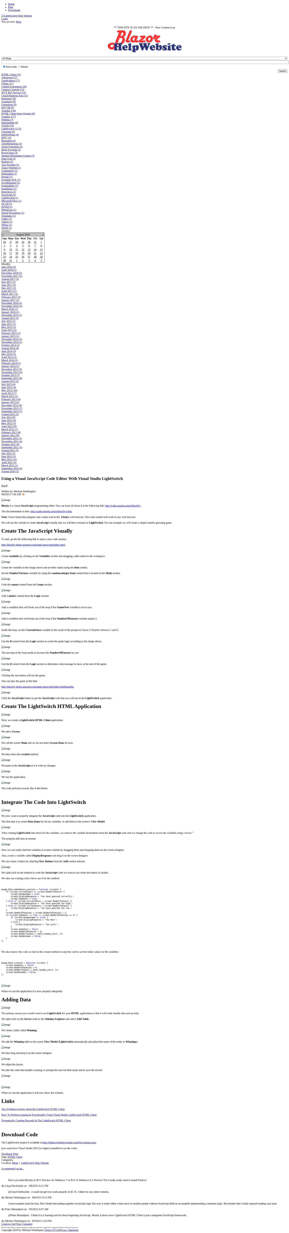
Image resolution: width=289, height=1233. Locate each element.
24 (10, 256)
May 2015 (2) (8, 327)
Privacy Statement (68, 1230)
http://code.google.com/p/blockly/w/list (51, 511)
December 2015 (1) (11, 315)
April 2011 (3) (8, 462)
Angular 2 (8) (8, 110)
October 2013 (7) (10, 375)
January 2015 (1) (10, 336)
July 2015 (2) (8, 321)
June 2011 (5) (8, 456)
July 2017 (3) (8, 282)
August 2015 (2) (10, 318)
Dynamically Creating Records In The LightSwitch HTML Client (36, 1120)
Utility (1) (6, 218)
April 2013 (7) (9, 393)
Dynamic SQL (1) (10, 179)
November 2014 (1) (11, 342)
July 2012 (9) (8, 417)
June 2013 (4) (8, 387)
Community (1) (9, 170)
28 (16, 242)
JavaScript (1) (8, 194)
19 (23, 253)
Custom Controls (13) (12, 89)
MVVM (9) (7, 107)
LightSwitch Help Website (35, 1163)
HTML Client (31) (11, 74)
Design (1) (7, 176)
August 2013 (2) (10, 381)
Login (4, 18)
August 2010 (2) (10, 471)
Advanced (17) (9, 77)
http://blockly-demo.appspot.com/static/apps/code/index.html (33, 544)
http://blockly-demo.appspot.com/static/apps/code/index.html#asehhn (37, 686)
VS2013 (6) (7, 125)
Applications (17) (10, 80)
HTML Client (15, 1156)
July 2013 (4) (8, 384)
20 (29, 253)
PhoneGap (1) (8, 209)
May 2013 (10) (9, 390)
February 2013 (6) (11, 399)
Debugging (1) (9, 173)
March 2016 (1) (9, 309)
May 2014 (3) (8, 354)
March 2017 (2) (9, 294)
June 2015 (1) (8, 324)
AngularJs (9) (8, 101)
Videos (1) (6, 221)
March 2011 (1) (9, 465)
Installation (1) (9, 188)
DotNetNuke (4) (10, 134)
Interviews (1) (8, 191)
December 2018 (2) (11, 273)
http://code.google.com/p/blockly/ (122, 505)
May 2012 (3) (8, 423)
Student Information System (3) (17, 155)
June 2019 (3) (8, 267)
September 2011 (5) (11, 447)
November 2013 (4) (11, 372)
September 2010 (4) (11, 468)
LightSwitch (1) (9, 197)
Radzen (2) (7, 161)
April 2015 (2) (9, 330)
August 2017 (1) (10, 279)
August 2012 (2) (10, 414)
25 (16, 256)
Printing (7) (7, 119)
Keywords (11, 66)
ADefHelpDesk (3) (11, 143)
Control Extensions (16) (14, 86)
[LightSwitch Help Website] (16, 15)
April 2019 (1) (9, 270)
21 (35, 253)
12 (23, 249)
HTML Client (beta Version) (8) (18, 113)
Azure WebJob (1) (11, 167)
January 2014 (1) (10, 366)
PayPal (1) (6, 206)
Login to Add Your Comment (16, 1224)
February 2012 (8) (11, 432)
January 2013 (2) (10, 402)
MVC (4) (6, 137)
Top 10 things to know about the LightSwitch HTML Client (33, 1109)
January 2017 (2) (10, 300)
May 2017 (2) (8, 288)
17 (10, 253)
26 (4, 242)
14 (35, 249)
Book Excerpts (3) (11, 149)
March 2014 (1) (9, 360)
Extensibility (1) (9, 185)
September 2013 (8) (11, 378)
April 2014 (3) (9, 357)
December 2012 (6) (11, 405)
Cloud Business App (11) (14, 95)
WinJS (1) (6, 227)
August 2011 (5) (10, 450)
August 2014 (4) (10, 348)
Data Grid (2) (8, 158)
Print (15, 1153)
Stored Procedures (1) (12, 212)
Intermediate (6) (9, 122)
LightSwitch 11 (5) (11, 128)
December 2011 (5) (11, 438)
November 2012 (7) (11, 408)
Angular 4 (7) (8, 116)
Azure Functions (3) (12, 146)
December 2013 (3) (11, 369)
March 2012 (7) (9, 429)
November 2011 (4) (11, 441)
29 (23, 242)
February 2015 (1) (11, 333)
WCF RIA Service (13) (13, 92)
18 (16, 253)
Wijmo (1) (6, 224)
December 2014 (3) (11, 339)
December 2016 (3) (11, 303)
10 (10, 249)
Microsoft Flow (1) (11, 200)
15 (41, 249)
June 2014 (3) (8, 351)
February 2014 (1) (11, 363)
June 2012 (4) (8, 420)
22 (41, 253)
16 (4, 253)
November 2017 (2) (11, 276)
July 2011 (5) (8, 453)
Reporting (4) (8, 140)
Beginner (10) (8, 98)
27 (10, 242)
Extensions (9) (9, 104)
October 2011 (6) (10, 444)
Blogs (15, 1163)
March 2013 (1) (9, 396)
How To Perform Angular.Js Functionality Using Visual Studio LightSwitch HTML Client (49, 1114)
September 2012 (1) (11, 411)
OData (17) (7, 83)
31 (35, 242)
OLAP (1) (6, 203)
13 (29, 249)
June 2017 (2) (8, 285)
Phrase (24, 66)
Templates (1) (8, 215)
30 (29, 242)
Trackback (6, 1153)
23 (4, 256)
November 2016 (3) (11, 306)
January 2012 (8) (10, 435)
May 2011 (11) (9, 459)
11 (17, 249)
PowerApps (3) (9, 152)
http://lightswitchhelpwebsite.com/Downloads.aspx (69, 1142)
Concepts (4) (8, 131)
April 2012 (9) (9, 426)
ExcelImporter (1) (10, 182)
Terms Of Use (51, 1230)
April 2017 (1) (9, 291)
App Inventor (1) (10, 164)
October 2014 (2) (10, 345)
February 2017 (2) (11, 297)
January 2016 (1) (10, 312)
